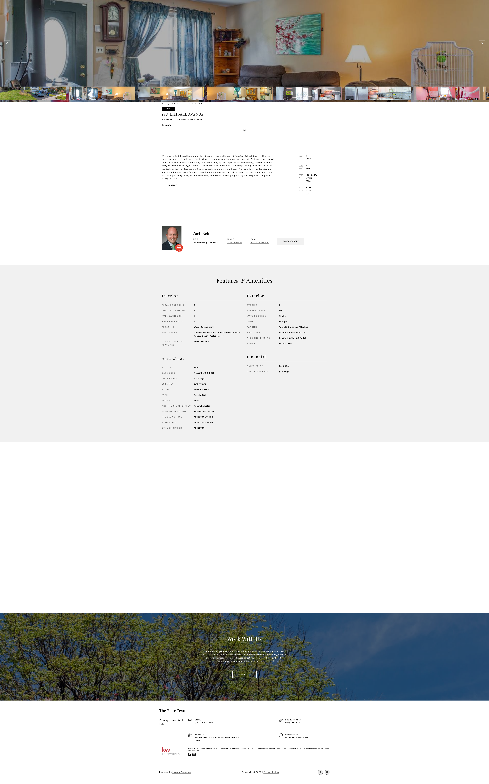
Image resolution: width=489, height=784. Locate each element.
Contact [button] (172, 185)
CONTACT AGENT (291, 241)
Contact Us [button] (244, 674)
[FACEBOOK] (320, 772)
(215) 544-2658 (234, 242)
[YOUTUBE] (327, 772)
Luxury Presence (181, 772)
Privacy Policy (271, 772)
